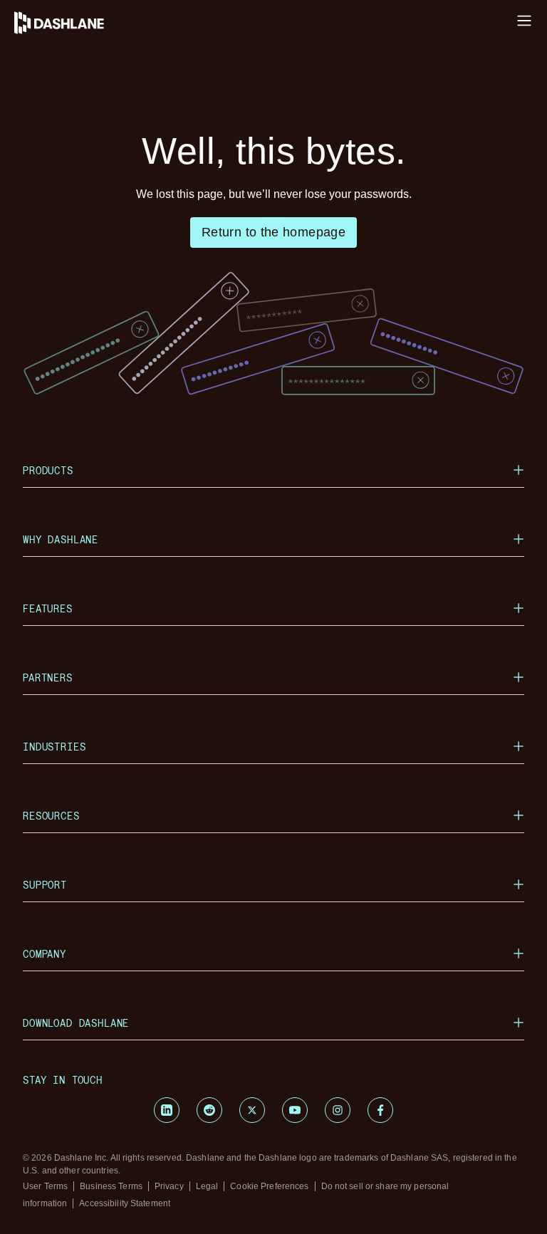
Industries (54, 747)
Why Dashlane (60, 539)
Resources (51, 816)
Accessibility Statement (124, 1203)
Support (45, 885)
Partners (48, 677)
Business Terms (111, 1186)
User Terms (45, 1186)
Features (48, 608)
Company (44, 954)
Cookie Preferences (269, 1186)
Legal (207, 1186)
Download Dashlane (76, 1023)
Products (48, 470)
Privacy (169, 1186)
